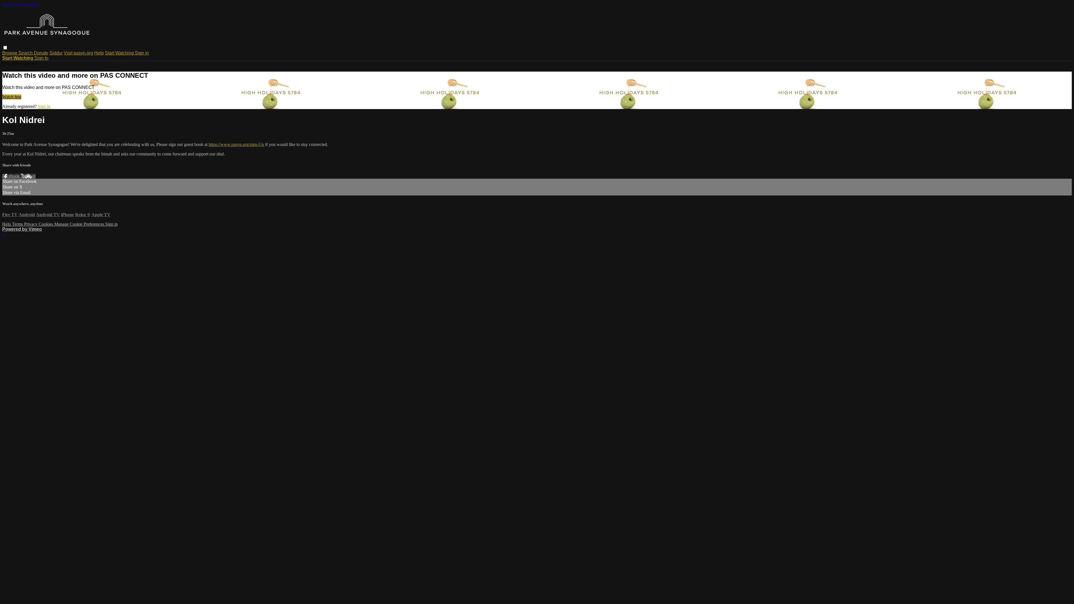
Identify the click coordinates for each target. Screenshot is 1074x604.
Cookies (46, 224)
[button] (5, 47)
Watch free (11, 97)
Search (26, 53)
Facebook (11, 176)
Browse (10, 53)
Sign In (41, 58)
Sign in (142, 53)
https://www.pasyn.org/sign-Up (236, 144)
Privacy (31, 224)
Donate (41, 53)
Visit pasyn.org (78, 53)
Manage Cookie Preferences (79, 224)
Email (30, 176)
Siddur (56, 53)
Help (99, 53)
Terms (18, 224)
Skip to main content (20, 4)
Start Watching (120, 53)
